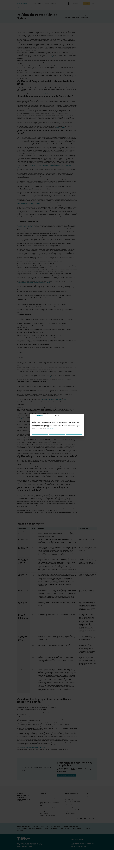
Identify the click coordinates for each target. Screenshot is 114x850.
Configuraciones (56, 432)
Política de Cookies (50, 428)
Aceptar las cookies (74, 432)
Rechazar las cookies (40, 432)
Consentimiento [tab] (39, 415)
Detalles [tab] (57, 415)
